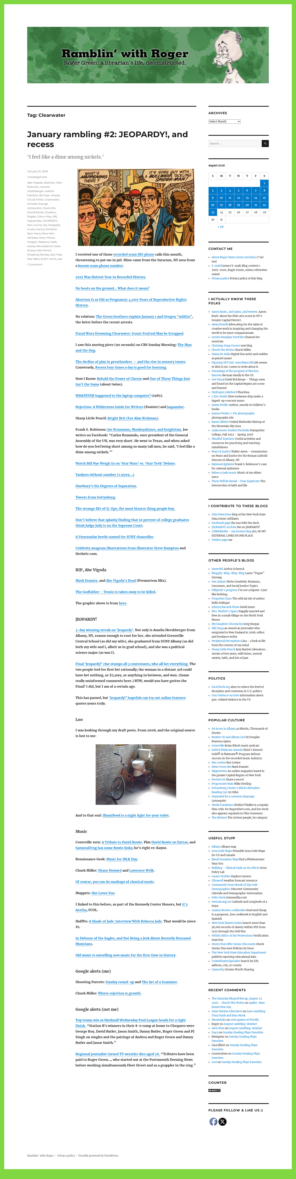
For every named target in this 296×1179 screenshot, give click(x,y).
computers (34, 208)
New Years (34, 233)
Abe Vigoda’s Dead (121, 581)
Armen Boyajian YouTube (228, 337)
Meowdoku (219, 1019)
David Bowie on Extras (169, 842)
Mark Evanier (86, 581)
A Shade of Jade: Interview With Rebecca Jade (125, 921)
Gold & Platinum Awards (227, 750)
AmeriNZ (217, 569)
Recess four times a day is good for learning (130, 367)
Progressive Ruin (222, 783)
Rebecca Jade (47, 241)
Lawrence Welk (141, 870)
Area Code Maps (222, 851)
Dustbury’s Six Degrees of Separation (106, 486)
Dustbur (50, 212)
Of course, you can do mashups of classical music (115, 882)
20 (247, 205)
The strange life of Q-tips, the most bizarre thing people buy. (125, 508)
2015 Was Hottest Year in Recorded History (110, 277)
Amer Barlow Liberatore (227, 1011)
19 (238, 205)
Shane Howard (110, 870)
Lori (214, 1062)
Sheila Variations (222, 805)
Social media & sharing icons (125, 1176)
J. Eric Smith (219, 396)
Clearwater (52, 199)
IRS (55, 216)
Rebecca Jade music (224, 472)
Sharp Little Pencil (39, 250)
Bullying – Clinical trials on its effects (236, 868)
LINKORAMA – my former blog (231, 531)
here (122, 603)
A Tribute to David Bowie (122, 842)
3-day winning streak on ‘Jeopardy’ (104, 630)
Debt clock (218, 897)
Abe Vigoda (34, 182)
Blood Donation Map (225, 859)
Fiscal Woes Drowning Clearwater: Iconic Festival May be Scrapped (129, 333)
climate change (37, 203)
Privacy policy (220, 278)
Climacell (217, 880)
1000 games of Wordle (245, 1019)
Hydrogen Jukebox (224, 392)
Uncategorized (37, 177)
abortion (49, 182)
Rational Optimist (223, 464)
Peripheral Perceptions (226, 641)
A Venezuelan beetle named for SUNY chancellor (114, 537)
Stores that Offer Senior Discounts (234, 944)
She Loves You (102, 893)
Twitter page (220, 540)
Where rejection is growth (119, 993)
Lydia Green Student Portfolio (230, 430)
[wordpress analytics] (238, 1090)
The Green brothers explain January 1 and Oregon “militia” (144, 316)
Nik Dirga (218, 628)
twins (52, 258)
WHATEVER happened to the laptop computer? (113, 396)
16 (212, 205)
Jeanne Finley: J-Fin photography (233, 413)
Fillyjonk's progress (224, 590)
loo (45, 225)
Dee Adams (219, 581)
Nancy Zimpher (46, 229)
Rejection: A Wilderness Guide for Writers (109, 407)
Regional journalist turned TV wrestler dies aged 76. (118, 1054)
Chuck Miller (35, 199)
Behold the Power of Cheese (119, 379)
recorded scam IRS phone (133, 254)
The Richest (219, 817)
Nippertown (219, 771)
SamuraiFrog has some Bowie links (104, 848)
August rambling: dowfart (240, 1024)
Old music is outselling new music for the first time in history (125, 955)
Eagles (31, 216)
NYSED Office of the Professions (232, 935)
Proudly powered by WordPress (98, 1155)
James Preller (220, 405)
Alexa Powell (220, 324)
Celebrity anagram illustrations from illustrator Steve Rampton (127, 548)
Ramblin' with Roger (40, 1155)
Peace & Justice (221, 451)
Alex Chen (218, 1028)
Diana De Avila (221, 354)
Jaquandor (175, 407)
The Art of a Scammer (159, 982)
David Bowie (35, 212)
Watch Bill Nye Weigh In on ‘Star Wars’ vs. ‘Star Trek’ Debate (125, 463)
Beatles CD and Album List (228, 737)
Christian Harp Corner (226, 345)
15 (264, 197)
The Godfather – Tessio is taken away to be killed (115, 592)
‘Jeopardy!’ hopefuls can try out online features (147, 698)
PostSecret (218, 779)
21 (255, 205)
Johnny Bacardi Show (225, 607)
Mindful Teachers (223, 439)
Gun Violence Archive (225, 695)
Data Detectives (221, 514)
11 (230, 197)
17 (221, 205)
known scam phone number (100, 266)
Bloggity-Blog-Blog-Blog (228, 573)
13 (247, 197)
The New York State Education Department (239, 952)
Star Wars (33, 258)
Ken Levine (34, 225)
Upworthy (218, 969)
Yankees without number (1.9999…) (105, 475)
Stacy (215, 1032)
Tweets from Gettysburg (95, 497)
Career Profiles (221, 876)
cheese (55, 195)
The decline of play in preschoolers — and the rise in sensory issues (130, 362)
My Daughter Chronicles (227, 624)
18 (230, 205)
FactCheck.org (221, 687)
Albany (216, 846)
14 (255, 197)
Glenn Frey (44, 216)
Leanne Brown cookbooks (228, 910)
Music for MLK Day (121, 859)
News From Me (221, 767)
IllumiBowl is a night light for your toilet (135, 815)
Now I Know (47, 237)
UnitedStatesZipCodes (226, 961)
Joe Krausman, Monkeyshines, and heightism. (144, 429)
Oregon (32, 241)
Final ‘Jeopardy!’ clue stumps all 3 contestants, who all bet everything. (132, 664)
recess (31, 246)
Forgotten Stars (222, 598)
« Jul (221, 227)
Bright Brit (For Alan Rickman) (133, 418)
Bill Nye (44, 195)
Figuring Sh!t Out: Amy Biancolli (232, 362)
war (60, 258)
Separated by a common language (233, 796)
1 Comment (34, 264)
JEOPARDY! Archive (224, 527)
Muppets (54, 225)
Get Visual (218, 379)
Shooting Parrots (38, 254)
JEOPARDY (50, 220)
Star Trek (56, 254)
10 (221, 197)
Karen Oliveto (220, 422)
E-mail (216, 265)
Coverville (49, 208)
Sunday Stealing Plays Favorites (243, 1032)
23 (212, 212)
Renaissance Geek (48, 246)
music (31, 229)
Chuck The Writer (223, 350)
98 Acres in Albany (224, 728)
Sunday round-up (120, 982)
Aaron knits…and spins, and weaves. (235, 311)
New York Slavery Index (227, 923)
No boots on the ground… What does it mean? (112, 288)
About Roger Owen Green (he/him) (234, 257)
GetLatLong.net (222, 901)
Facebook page (221, 523)
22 (264, 205)
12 (238, 197)
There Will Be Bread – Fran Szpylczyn (236, 481)
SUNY (44, 258)
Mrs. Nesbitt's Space (225, 611)
